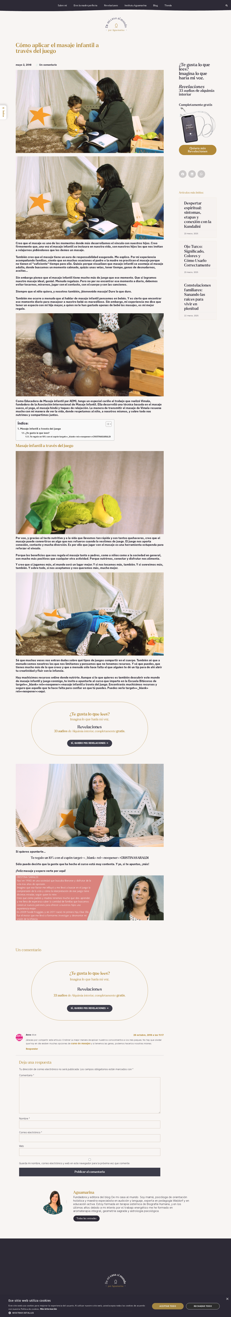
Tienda (168, 5)
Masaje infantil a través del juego (40, 429)
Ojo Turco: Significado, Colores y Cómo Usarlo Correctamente (197, 256)
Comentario (26, 1075)
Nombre (24, 1119)
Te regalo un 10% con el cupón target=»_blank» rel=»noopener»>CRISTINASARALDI (70, 437)
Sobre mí (62, 5)
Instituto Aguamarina (135, 5)
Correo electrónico (30, 1132)
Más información (48, 1309)
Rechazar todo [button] (203, 1306)
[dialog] (115, 1306)
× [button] (227, 1299)
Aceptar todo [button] (167, 1306)
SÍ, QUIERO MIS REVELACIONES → (89, 743)
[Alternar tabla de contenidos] (107, 424)
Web (21, 1146)
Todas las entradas (86, 1218)
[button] (226, 5)
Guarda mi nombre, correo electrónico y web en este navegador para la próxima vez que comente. (74, 1163)
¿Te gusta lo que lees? (37, 433)
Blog (155, 5)
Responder (32, 1049)
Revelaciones (111, 5)
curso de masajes (81, 1043)
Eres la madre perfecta (85, 5)
